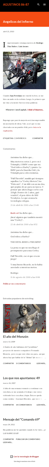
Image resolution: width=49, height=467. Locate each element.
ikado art (15, 213)
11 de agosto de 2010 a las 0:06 (25, 277)
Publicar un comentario (14, 283)
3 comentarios (23, 363)
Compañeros (20, 138)
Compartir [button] (37, 138)
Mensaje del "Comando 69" (21, 419)
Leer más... (41, 363)
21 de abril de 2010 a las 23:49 (25, 205)
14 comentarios (24, 405)
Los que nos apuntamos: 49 (21, 378)
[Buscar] (38, 4)
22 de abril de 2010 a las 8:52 (24, 224)
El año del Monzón (15, 336)
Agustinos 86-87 (16, 4)
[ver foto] (24, 70)
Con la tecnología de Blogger (26, 456)
